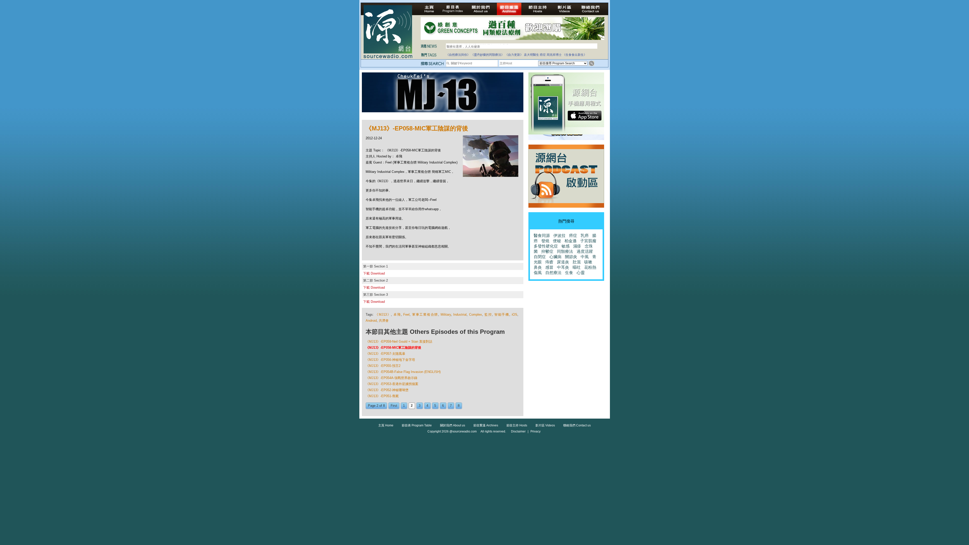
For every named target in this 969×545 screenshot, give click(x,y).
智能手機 (501, 314)
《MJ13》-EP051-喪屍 (382, 396)
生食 (569, 272)
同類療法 (565, 251)
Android (371, 320)
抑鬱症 (547, 251)
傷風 (538, 272)
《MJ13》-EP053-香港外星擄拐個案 (392, 384)
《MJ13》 (383, 314)
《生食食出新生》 (574, 55)
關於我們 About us (452, 425)
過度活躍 (585, 251)
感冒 (549, 267)
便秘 (557, 241)
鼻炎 (538, 267)
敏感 (565, 246)
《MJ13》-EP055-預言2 (383, 366)
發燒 (545, 241)
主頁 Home (385, 425)
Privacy (535, 431)
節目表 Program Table (417, 425)
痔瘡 (549, 262)
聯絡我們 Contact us (577, 425)
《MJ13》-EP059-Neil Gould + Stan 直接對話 (399, 341)
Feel (406, 314)
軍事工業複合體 (425, 314)
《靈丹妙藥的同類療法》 (487, 55)
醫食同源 (542, 235)
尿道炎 (563, 262)
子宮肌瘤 (588, 241)
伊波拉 (559, 235)
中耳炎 (563, 267)
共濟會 (384, 320)
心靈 (581, 272)
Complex (475, 314)
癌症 (543, 55)
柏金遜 (570, 241)
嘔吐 (577, 267)
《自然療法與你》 (458, 55)
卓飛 (397, 314)
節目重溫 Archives (485, 425)
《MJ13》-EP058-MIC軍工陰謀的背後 (393, 347)
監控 (488, 314)
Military (446, 314)
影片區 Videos (545, 425)
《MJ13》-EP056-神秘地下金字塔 (390, 360)
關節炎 (571, 257)
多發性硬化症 (546, 246)
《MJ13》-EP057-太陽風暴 (385, 354)
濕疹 (577, 246)
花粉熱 (590, 267)
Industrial (460, 314)
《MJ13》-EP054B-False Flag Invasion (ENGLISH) (403, 372)
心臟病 (555, 257)
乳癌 (585, 235)
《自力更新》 (514, 55)
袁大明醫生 (531, 55)
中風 (585, 257)
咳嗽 (588, 262)
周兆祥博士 (554, 55)
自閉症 (540, 257)
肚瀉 (577, 262)
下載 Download (374, 273)
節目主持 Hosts (516, 425)
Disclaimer (518, 431)
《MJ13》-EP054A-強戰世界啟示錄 (391, 378)
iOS (514, 314)
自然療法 (553, 272)
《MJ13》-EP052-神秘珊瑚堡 (387, 390)
